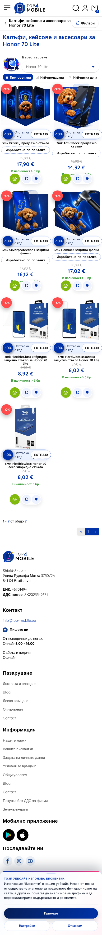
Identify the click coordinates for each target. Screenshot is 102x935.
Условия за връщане (20, 766)
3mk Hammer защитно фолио (76, 250)
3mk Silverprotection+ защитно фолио (25, 251)
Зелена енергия (15, 809)
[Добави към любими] (36, 178)
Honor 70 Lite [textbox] (37, 66)
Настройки (27, 926)
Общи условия (15, 775)
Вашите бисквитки (18, 749)
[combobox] (60, 66)
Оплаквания (13, 709)
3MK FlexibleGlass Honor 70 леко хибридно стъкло (25, 465)
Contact (9, 718)
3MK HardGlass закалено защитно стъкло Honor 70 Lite (76, 358)
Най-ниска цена (85, 77)
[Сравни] (26, 178)
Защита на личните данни (24, 757)
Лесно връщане (15, 700)
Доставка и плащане (19, 683)
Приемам (51, 913)
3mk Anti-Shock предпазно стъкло (76, 144)
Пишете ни (19, 629)
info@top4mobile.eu (19, 620)
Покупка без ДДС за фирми (25, 800)
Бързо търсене (34, 57)
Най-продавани (52, 77)
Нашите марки (14, 740)
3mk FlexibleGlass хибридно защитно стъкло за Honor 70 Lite (25, 360)
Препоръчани (20, 77)
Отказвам (75, 926)
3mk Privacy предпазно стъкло (25, 143)
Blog (6, 692)
